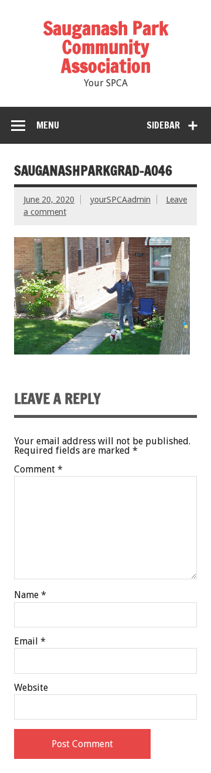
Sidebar (163, 125)
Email (30, 641)
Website (31, 688)
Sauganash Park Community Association (105, 47)
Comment (38, 469)
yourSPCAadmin (120, 199)
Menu (47, 125)
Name (30, 595)
